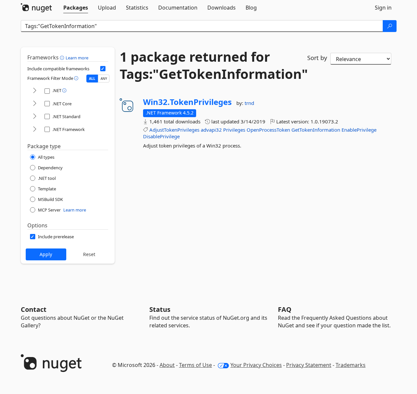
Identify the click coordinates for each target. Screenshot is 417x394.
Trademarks (351, 365)
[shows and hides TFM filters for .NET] (34, 90)
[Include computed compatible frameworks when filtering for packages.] (103, 68)
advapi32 (211, 129)
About (167, 365)
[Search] (390, 26)
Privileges (234, 129)
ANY (104, 78)
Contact (33, 309)
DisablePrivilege (161, 136)
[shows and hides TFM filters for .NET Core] (34, 103)
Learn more (77, 58)
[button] (63, 57)
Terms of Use (195, 365)
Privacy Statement (308, 365)
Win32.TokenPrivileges (187, 102)
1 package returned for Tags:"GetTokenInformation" (209, 65)
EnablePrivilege (359, 129)
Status (159, 309)
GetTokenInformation (315, 129)
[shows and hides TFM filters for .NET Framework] (34, 129)
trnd (249, 103)
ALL (92, 78)
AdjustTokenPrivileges (174, 129)
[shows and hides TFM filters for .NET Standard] (34, 116)
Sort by (317, 58)
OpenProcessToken (268, 129)
